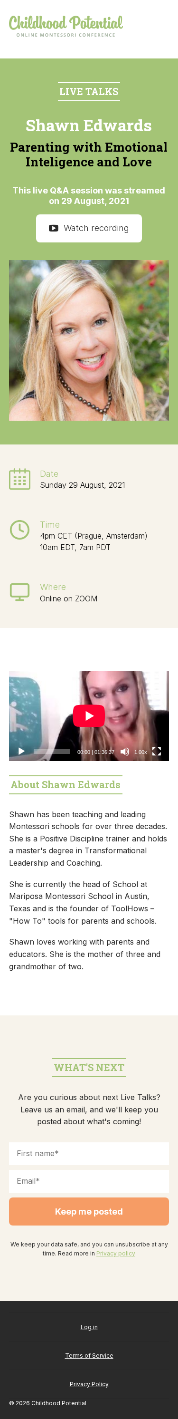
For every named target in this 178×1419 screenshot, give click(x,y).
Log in (89, 1327)
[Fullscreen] (156, 751)
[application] (89, 716)
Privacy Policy (89, 1384)
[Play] (21, 751)
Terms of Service (89, 1355)
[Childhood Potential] (66, 27)
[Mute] (125, 751)
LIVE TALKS (88, 91)
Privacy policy (115, 1253)
